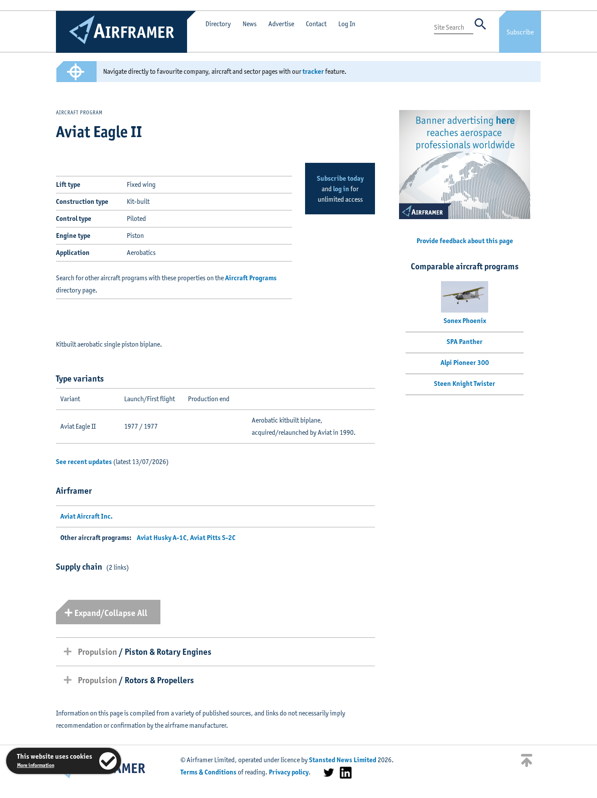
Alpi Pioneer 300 (465, 362)
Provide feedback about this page (465, 241)
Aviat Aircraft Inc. (86, 516)
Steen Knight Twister (464, 383)
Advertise (281, 24)
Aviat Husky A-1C (162, 537)
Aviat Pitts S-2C (213, 537)
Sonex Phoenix (465, 320)
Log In (346, 24)
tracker (313, 71)
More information (35, 765)
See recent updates (84, 461)
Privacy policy (289, 772)
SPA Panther (464, 341)
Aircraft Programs (251, 278)
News (250, 24)
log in (341, 189)
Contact (316, 24)
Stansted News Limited (342, 760)
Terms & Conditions (208, 772)
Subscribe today (340, 178)
